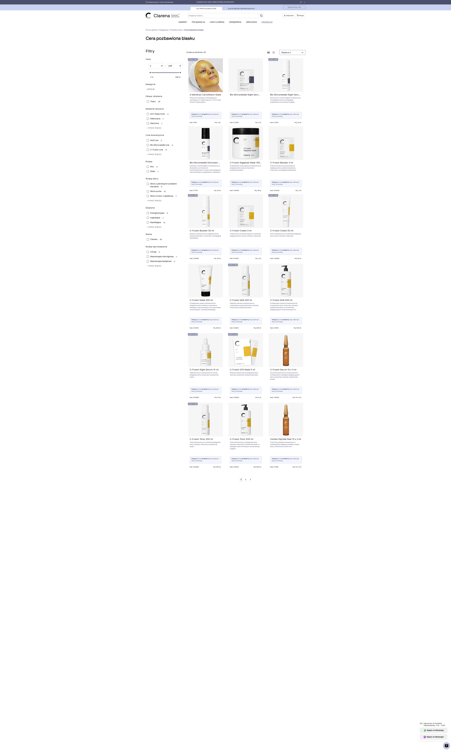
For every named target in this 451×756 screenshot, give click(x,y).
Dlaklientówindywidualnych (241, 9)
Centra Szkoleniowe (166, 2)
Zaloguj (193, 114)
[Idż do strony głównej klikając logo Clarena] (162, 16)
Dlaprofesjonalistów (206, 9)
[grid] (268, 52)
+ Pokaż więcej (154, 128)
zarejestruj (205, 114)
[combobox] (302, 2)
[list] (273, 52)
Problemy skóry (162, 89)
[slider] (150, 72)
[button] (261, 15)
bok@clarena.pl (153, 2)
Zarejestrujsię (294, 7)
